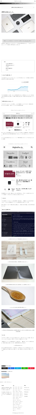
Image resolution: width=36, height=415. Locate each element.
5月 (14, 388)
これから (7, 66)
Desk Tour (15, 400)
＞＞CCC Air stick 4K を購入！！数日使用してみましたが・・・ (18, 261)
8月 (21, 388)
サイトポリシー (27, 389)
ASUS (21, 397)
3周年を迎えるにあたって (10, 65)
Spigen (15, 404)
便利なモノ (20, 407)
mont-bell (18, 401)
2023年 (18, 394)
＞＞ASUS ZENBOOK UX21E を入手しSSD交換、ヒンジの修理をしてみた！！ (18, 284)
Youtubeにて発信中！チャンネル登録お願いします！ (18, 3)
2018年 (21, 391)
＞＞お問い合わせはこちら (18, 345)
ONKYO (22, 401)
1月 (14, 387)
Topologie (18, 404)
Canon (14, 398)
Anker (14, 397)
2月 (16, 387)
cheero (18, 398)
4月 (21, 387)
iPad (14, 401)
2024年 (22, 394)
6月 (16, 388)
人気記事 (26, 396)
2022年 (15, 394)
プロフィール (27, 387)
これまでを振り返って (9, 63)
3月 (19, 387)
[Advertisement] (18, 53)
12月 (14, 391)
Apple (17, 397)
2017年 (17, 391)
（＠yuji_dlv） (26, 40)
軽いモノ (15, 410)
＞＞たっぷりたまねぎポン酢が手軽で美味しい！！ (18, 307)
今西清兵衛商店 (16, 407)
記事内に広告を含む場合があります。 (17, 7)
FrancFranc (19, 400)
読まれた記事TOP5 (9, 68)
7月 (19, 388)
